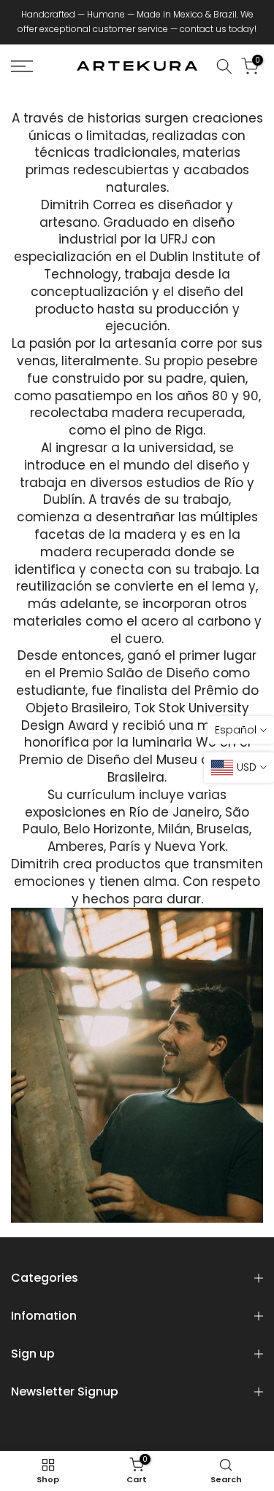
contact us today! (218, 29)
